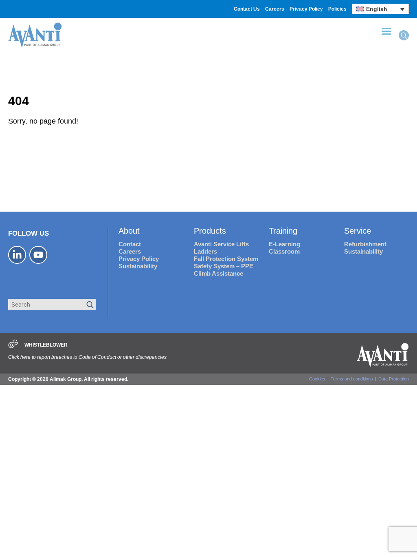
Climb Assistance (218, 273)
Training (283, 230)
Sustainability (138, 266)
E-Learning (284, 244)
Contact (130, 244)
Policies (337, 9)
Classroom (284, 251)
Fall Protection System (226, 258)
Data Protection (393, 378)
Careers (274, 9)
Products (210, 230)
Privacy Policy (306, 9)
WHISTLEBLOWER (46, 345)
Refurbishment (365, 244)
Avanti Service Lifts (221, 244)
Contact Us (247, 9)
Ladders (205, 251)
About (129, 230)
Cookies (317, 378)
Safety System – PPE (223, 266)
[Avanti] (35, 46)
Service (357, 230)
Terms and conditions (352, 378)
